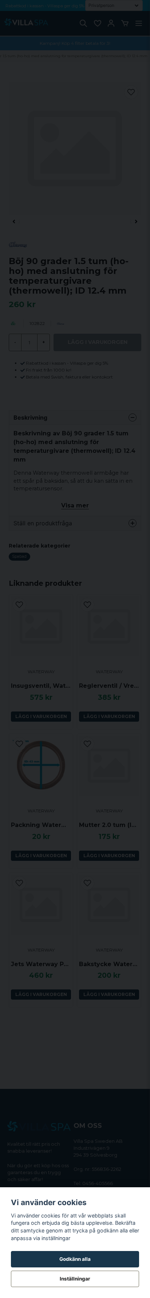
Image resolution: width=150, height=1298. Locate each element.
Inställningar (75, 1279)
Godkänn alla (75, 1259)
